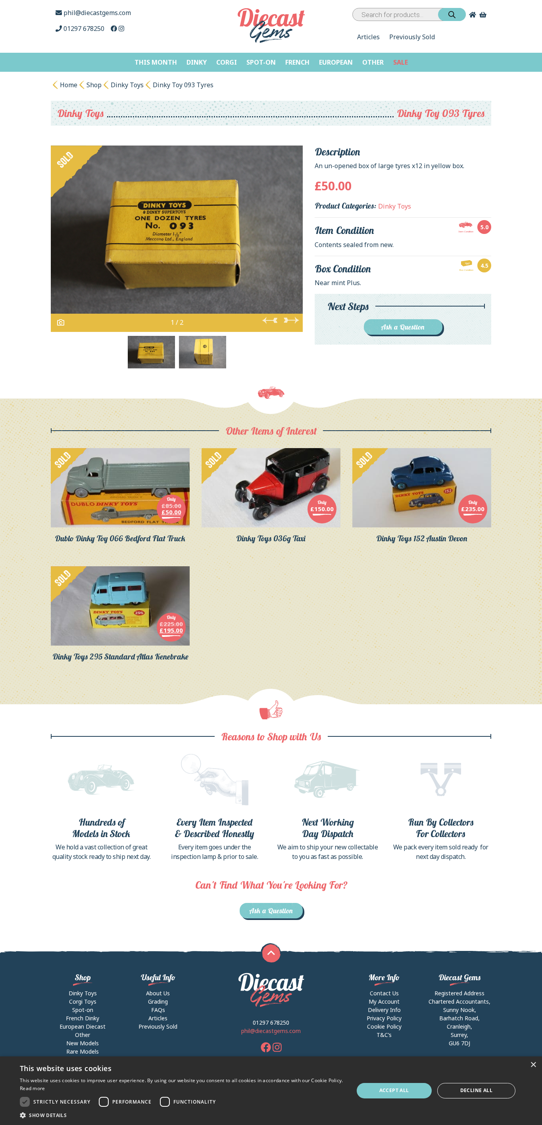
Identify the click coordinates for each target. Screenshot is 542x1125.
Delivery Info (384, 1010)
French (297, 62)
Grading (158, 1001)
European (336, 62)
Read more (32, 1088)
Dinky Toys (127, 84)
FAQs (158, 1010)
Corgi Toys (82, 1001)
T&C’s (384, 1035)
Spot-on (261, 62)
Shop (94, 84)
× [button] (533, 1065)
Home (68, 84)
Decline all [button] (476, 1090)
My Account (384, 1001)
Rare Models (82, 1051)
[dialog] (271, 1090)
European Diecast (83, 1026)
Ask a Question (403, 327)
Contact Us (384, 993)
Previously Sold (412, 37)
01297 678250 (84, 28)
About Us (158, 993)
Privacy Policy (384, 1018)
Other (373, 62)
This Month (156, 62)
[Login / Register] (471, 14)
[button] (182, 1115)
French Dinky (82, 1018)
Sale (400, 62)
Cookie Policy (384, 1026)
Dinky (196, 62)
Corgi (226, 62)
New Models (82, 1043)
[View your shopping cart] (483, 14)
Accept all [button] (394, 1090)
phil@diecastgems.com (96, 12)
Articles (368, 37)
